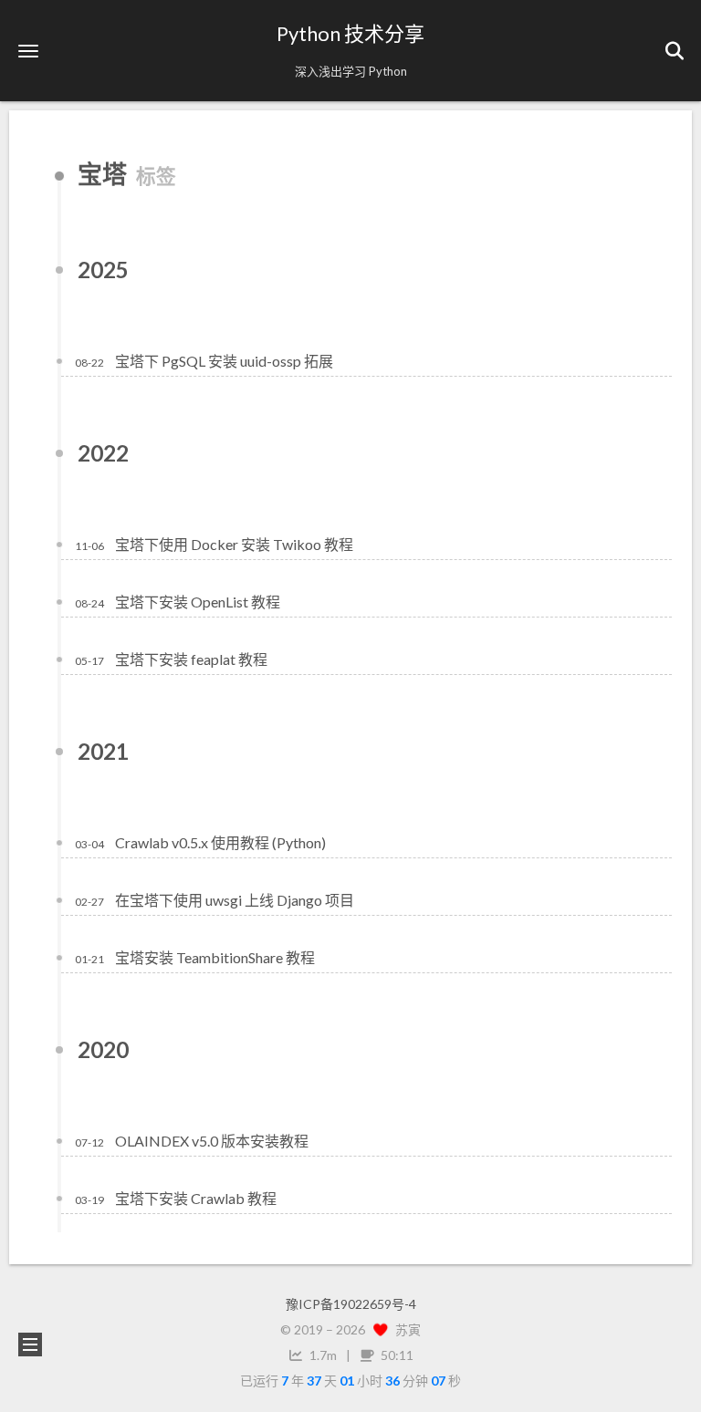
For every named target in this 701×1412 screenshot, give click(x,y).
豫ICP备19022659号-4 (351, 1304)
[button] (28, 51)
